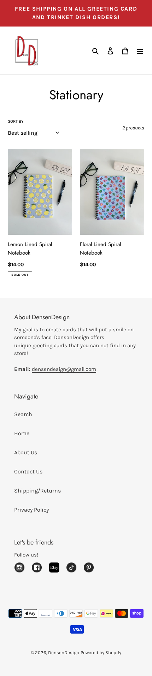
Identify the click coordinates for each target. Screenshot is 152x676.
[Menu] (140, 50)
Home (21, 433)
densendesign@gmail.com (64, 369)
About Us (25, 452)
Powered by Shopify (101, 652)
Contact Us (28, 471)
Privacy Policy (31, 509)
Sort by (16, 121)
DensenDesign (63, 652)
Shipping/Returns (37, 490)
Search (23, 414)
